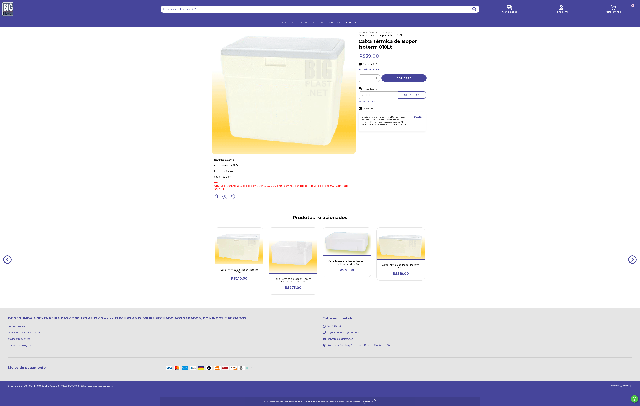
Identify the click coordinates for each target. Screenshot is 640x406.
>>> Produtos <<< (293, 22)
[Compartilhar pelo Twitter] (225, 198)
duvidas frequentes (19, 339)
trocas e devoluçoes (19, 345)
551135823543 (335, 326)
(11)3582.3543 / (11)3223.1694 (343, 332)
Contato (335, 22)
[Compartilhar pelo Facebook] (218, 198)
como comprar (16, 326)
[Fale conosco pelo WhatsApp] (634, 399)
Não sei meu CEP (367, 101)
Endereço (352, 22)
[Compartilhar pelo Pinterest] (232, 198)
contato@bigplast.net (340, 339)
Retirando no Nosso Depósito (25, 332)
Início (362, 32)
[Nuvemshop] (621, 386)
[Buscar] (474, 9)
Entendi (369, 402)
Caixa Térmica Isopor (380, 32)
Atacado (318, 22)
